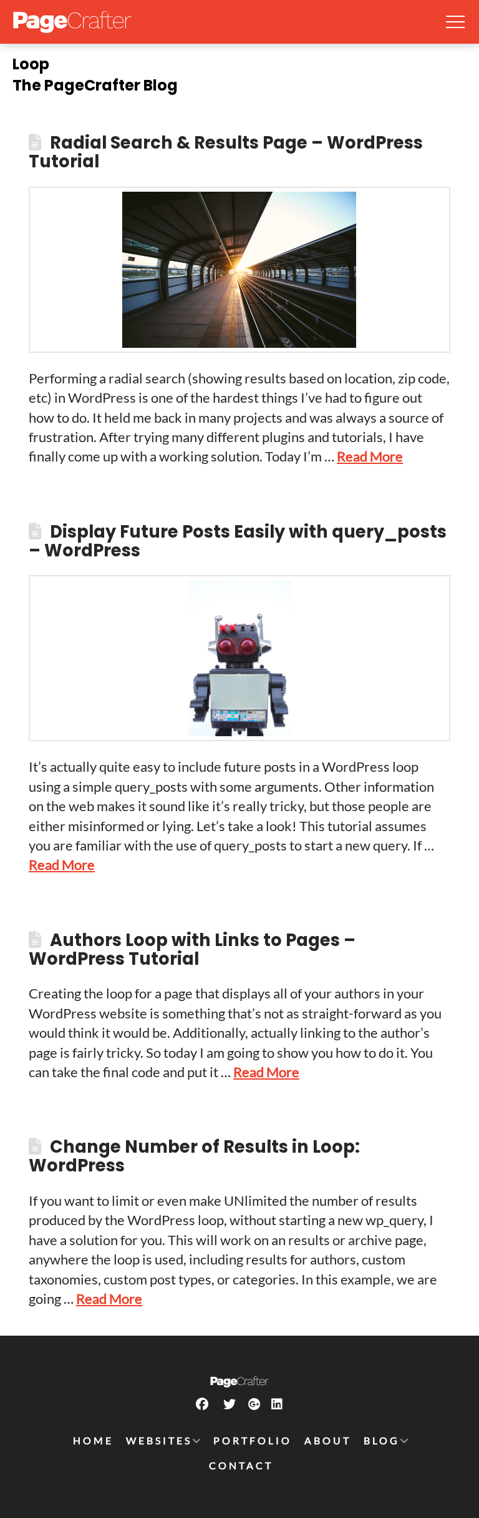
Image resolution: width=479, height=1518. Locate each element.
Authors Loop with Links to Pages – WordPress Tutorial (192, 949)
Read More (370, 456)
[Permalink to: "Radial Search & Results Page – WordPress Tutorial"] (239, 270)
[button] (455, 22)
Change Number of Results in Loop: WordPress (194, 1156)
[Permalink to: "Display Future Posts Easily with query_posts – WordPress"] (239, 658)
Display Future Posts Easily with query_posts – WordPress (238, 541)
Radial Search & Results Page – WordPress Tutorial (226, 152)
